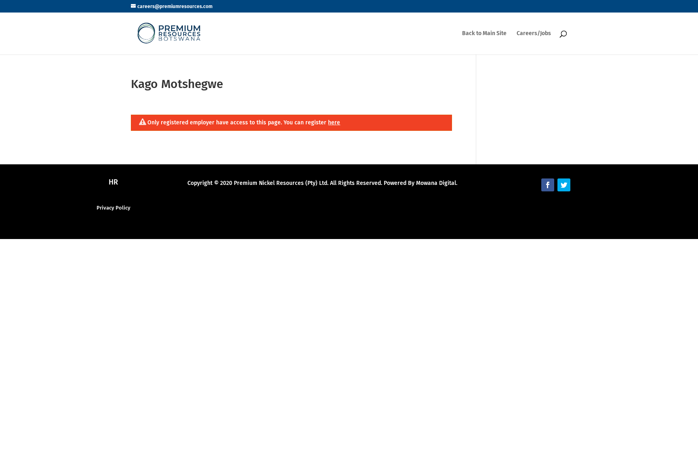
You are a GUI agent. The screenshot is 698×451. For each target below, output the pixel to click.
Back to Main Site (484, 34)
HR (113, 182)
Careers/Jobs (534, 34)
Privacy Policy (113, 208)
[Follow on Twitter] (563, 184)
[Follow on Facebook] (547, 184)
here (334, 122)
